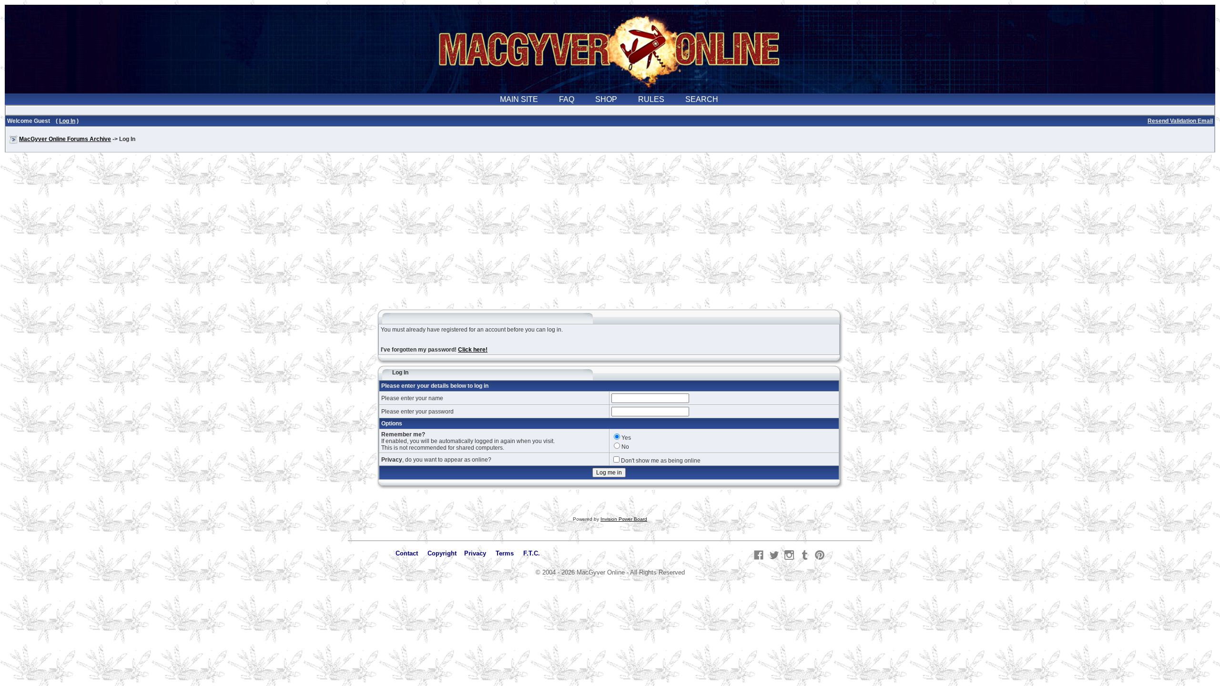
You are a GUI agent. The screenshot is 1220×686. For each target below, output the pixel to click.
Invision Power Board (623, 519)
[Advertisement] (610, 235)
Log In (67, 121)
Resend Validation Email (1180, 121)
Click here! (473, 349)
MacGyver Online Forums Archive (65, 139)
